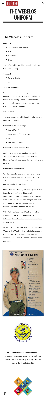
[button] (3, 3)
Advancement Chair (10, 196)
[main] (23, 15)
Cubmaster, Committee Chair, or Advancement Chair (22, 219)
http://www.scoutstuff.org (16, 177)
